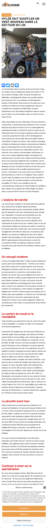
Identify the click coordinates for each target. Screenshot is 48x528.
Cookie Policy (17, 525)
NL (38, 3)
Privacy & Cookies (28, 525)
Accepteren (24, 508)
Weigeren (24, 514)
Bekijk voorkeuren (24, 520)
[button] (45, 487)
